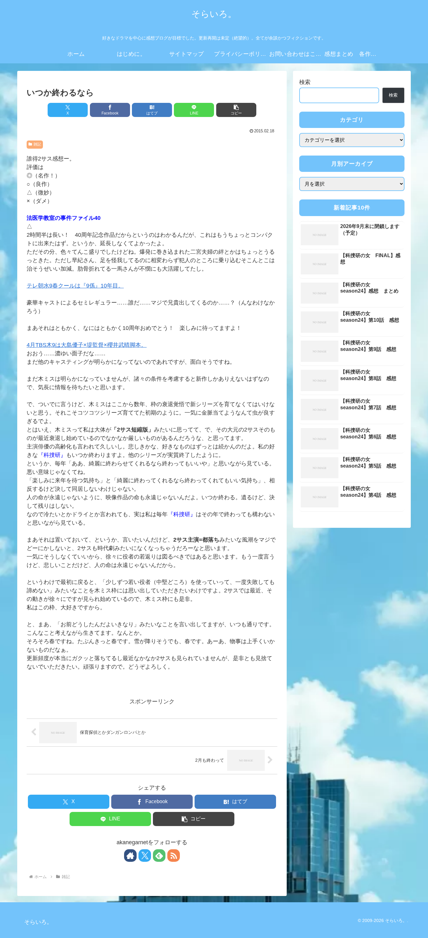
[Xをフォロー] (144, 855)
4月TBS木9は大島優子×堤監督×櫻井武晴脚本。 (87, 345)
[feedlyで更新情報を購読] (159, 855)
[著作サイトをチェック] (130, 855)
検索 (305, 82)
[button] (236, 110)
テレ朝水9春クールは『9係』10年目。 (75, 286)
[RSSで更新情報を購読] (173, 855)
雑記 (37, 144)
